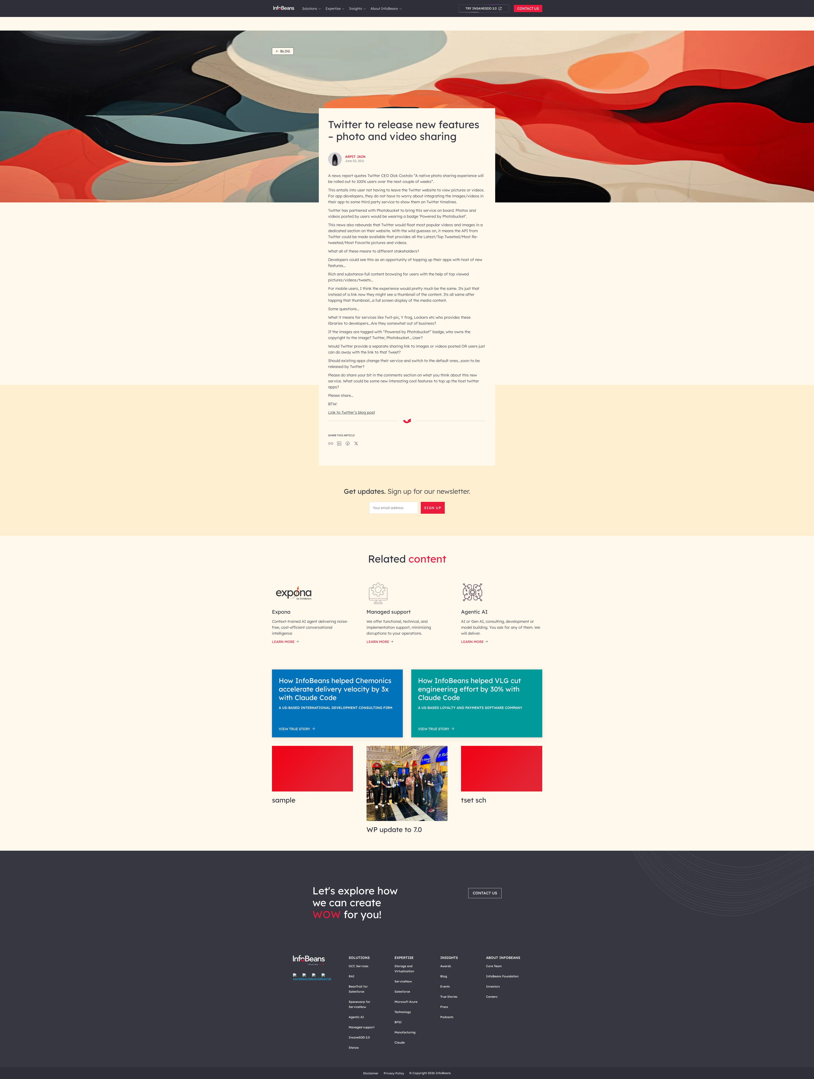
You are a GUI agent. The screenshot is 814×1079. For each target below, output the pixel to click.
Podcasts (446, 1017)
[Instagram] (317, 977)
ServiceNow (403, 981)
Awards (445, 966)
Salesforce (402, 991)
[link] (319, 8)
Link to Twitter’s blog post (351, 412)
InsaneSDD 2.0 (359, 1037)
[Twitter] (307, 977)
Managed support (361, 1027)
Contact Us (528, 8)
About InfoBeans (384, 8)
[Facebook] (297, 977)
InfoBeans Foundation (502, 976)
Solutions (309, 8)
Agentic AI (356, 1017)
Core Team (494, 966)
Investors (493, 986)
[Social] (339, 445)
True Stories (448, 997)
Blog (285, 51)
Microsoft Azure (405, 1002)
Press (444, 1007)
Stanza (354, 1048)
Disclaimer (370, 1073)
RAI (351, 976)
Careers (492, 997)
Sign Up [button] (432, 508)
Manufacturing (404, 1032)
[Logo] (313, 960)
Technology (402, 1012)
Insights (355, 8)
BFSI (398, 1022)
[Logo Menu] (283, 8)
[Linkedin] (326, 977)
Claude (399, 1042)
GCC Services (358, 966)
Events (445, 986)
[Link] (312, 790)
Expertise (333, 8)
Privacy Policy (394, 1073)
